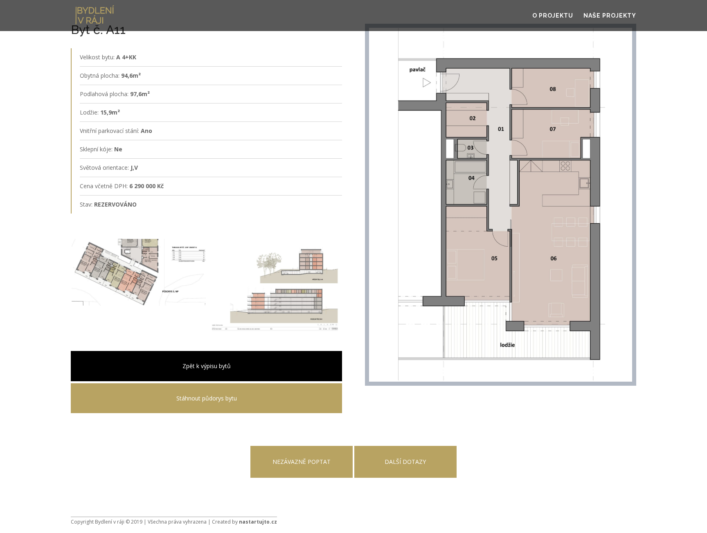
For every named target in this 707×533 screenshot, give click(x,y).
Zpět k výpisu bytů (206, 366)
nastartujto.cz (258, 521)
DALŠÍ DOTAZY (405, 462)
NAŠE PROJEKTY (609, 16)
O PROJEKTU (552, 16)
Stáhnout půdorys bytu (206, 398)
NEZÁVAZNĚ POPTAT (301, 462)
